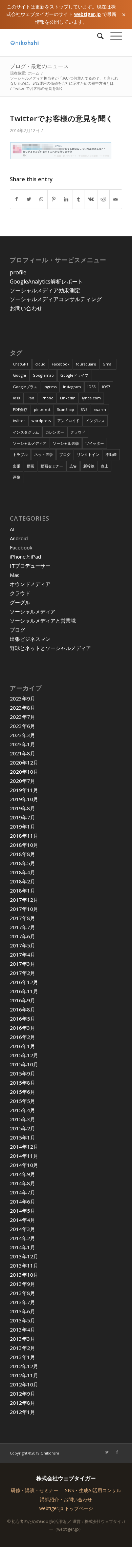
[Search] (97, 36)
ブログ (64, 454)
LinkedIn (67, 397)
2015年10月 (24, 1064)
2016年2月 (22, 1036)
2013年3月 (22, 1338)
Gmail (108, 364)
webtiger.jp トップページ (66, 1508)
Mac (14, 574)
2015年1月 (22, 1137)
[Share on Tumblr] (78, 199)
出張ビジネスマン (30, 638)
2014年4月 (22, 1219)
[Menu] (113, 36)
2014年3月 (22, 1229)
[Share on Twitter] (29, 199)
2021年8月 (22, 753)
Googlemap (43, 375)
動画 (30, 465)
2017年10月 (24, 908)
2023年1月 (22, 744)
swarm (100, 409)
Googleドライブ (74, 375)
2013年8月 (22, 1293)
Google (19, 375)
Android (19, 538)
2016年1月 (22, 1046)
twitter (19, 420)
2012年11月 (24, 1375)
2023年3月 (22, 735)
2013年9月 (22, 1283)
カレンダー (54, 432)
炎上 (104, 465)
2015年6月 (22, 1091)
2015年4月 (22, 1110)
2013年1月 (22, 1357)
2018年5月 (22, 863)
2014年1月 (22, 1247)
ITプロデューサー (30, 565)
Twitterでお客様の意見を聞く (61, 118)
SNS (84, 409)
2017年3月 (22, 963)
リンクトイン (88, 454)
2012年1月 (22, 1411)
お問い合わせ (26, 308)
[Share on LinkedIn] (66, 199)
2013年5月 (22, 1320)
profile (18, 272)
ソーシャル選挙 (66, 443)
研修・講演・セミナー (34, 1490)
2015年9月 (22, 1073)
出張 (16, 465)
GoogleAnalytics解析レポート (46, 281)
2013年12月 (24, 1256)
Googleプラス (25, 386)
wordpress (41, 420)
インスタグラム (26, 432)
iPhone (47, 397)
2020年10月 (24, 771)
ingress (50, 386)
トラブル (20, 454)
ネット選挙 (43, 454)
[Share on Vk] (91, 199)
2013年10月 (24, 1274)
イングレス (95, 420)
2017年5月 (22, 945)
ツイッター (94, 443)
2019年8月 (22, 808)
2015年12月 (24, 1055)
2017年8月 (22, 918)
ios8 (16, 397)
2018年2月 (22, 881)
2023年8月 (22, 707)
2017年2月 (22, 972)
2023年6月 (22, 726)
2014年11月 (24, 1155)
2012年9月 (22, 1393)
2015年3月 (22, 1119)
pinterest (42, 409)
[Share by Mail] (116, 199)
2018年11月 (24, 835)
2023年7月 (22, 716)
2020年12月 (24, 762)
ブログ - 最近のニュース (39, 66)
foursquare (86, 364)
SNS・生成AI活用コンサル (93, 1490)
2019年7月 (22, 817)
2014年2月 (22, 1238)
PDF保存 (20, 409)
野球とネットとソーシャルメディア (50, 648)
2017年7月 (22, 927)
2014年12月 (24, 1146)
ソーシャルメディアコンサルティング (56, 299)
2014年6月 (22, 1201)
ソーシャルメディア (29, 443)
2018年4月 (22, 872)
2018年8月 (22, 854)
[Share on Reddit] (103, 199)
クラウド (77, 432)
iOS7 (106, 386)
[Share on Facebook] (16, 199)
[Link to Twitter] (107, 1452)
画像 (16, 477)
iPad (30, 397)
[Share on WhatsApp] (41, 199)
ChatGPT (21, 364)
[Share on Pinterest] (54, 199)
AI (12, 529)
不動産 (111, 454)
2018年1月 (22, 890)
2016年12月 (24, 982)
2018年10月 (24, 844)
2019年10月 (24, 799)
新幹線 (88, 465)
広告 (73, 465)
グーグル (20, 602)
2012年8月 (22, 1402)
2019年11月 (24, 790)
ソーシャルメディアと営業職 (43, 620)
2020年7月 (22, 780)
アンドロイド (68, 420)
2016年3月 (22, 1027)
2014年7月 (22, 1192)
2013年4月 (22, 1329)
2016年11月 (24, 991)
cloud (40, 364)
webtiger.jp (87, 14)
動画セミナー (52, 465)
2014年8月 (22, 1183)
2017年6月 (22, 936)
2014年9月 (22, 1174)
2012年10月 (24, 1384)
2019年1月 (22, 826)
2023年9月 (22, 698)
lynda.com (91, 397)
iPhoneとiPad (25, 556)
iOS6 (91, 386)
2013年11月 (24, 1265)
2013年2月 (22, 1347)
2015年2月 (22, 1128)
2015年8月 (22, 1082)
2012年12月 (24, 1366)
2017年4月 (22, 954)
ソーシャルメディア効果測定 (45, 290)
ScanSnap (65, 409)
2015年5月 (22, 1100)
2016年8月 (22, 1009)
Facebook (60, 364)
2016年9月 (22, 1000)
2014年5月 (22, 1210)
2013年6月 (22, 1311)
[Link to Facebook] (117, 1452)
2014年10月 (24, 1165)
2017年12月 (24, 899)
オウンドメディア (30, 584)
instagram (72, 386)
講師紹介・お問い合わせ (66, 1499)
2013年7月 (22, 1302)
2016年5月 (22, 1018)
